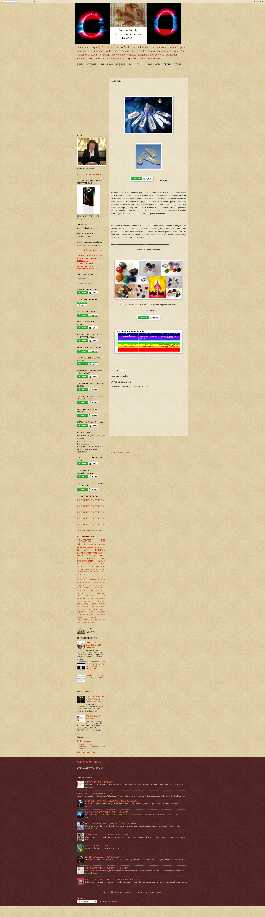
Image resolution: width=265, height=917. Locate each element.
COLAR (89, 588)
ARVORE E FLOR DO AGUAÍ (88, 569)
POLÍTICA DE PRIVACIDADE (89, 174)
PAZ (84, 606)
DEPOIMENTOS (85, 547)
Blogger (159, 892)
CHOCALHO (82, 572)
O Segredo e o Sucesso (85, 744)
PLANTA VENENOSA (96, 566)
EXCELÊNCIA (100, 598)
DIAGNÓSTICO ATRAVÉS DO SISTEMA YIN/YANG (106, 812)
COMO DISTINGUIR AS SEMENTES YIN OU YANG (106, 868)
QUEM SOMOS (178, 64)
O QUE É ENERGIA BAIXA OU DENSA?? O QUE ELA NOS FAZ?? (112, 823)
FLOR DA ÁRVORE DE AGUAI (97, 845)
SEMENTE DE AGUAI (91, 549)
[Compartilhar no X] (125, 370)
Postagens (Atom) (122, 452)
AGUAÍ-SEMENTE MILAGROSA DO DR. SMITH (96, 793)
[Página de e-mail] (117, 370)
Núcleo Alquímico (84, 741)
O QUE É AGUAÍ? (92, 64)
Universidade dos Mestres (86, 752)
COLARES (140, 64)
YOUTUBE (91, 623)
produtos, (99, 435)
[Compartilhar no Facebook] (127, 370)
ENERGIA (100, 550)
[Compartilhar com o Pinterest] (129, 370)
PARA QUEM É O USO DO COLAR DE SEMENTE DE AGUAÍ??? (111, 801)
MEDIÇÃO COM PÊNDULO (88, 564)
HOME (81, 64)
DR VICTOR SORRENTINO (109, 64)
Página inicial (149, 448)
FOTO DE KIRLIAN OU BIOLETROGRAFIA (91, 558)
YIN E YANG (97, 544)
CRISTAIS (167, 64)
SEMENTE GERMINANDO (86, 615)
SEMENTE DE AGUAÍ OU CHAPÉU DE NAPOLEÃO (106, 834)
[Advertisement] (148, 441)
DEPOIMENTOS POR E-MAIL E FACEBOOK (95, 676)
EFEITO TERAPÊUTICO (87, 555)
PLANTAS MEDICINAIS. (96, 606)
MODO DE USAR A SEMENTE (89, 530)
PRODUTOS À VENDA (154, 64)
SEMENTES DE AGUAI (91, 542)
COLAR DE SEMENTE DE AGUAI (91, 553)
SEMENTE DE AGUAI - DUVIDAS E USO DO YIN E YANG (95, 666)
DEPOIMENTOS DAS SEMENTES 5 (91, 525)
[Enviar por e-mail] (121, 370)
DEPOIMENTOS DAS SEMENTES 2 (91, 507)
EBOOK (90, 598)
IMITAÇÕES (101, 601)
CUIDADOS (98, 590)
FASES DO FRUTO (85, 601)
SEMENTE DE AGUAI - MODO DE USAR (95, 697)
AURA (102, 569)
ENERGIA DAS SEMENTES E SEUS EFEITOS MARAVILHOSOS (111, 879)
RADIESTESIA (82, 574)
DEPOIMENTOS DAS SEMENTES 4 (91, 519)
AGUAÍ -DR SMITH (127, 64)
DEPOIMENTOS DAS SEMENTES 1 (91, 501)
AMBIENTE (92, 580)
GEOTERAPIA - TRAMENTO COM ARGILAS (93, 644)
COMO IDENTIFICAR (96, 572)
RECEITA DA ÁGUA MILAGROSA (94, 717)
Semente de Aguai (81, 278)
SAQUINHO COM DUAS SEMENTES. (91, 612)
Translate (114, 901)
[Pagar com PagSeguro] (141, 180)
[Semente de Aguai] (78, 280)
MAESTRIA (94, 604)
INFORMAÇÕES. (83, 604)
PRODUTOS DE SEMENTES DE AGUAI (91, 609)
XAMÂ (85, 623)
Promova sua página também (84, 283)
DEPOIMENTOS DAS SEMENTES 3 (91, 513)
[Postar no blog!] (123, 370)
